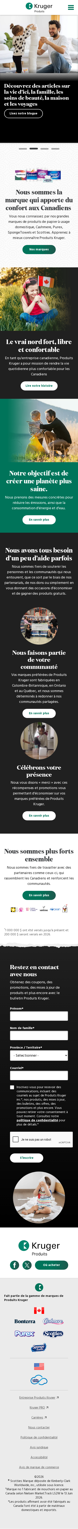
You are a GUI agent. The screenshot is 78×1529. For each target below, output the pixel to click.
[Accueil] (39, 7)
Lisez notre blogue (23, 113)
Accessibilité (39, 1457)
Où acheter (51, 1265)
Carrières (37, 1417)
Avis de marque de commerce (39, 1467)
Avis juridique (39, 1447)
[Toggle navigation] (71, 7)
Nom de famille (21, 1028)
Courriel (16, 1068)
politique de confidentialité (37, 1120)
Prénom (16, 1008)
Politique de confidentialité (39, 1437)
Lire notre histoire (39, 385)
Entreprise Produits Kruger (37, 1397)
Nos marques (39, 249)
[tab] (23, 149)
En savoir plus (39, 519)
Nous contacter (39, 1427)
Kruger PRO (37, 1407)
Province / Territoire (25, 1047)
